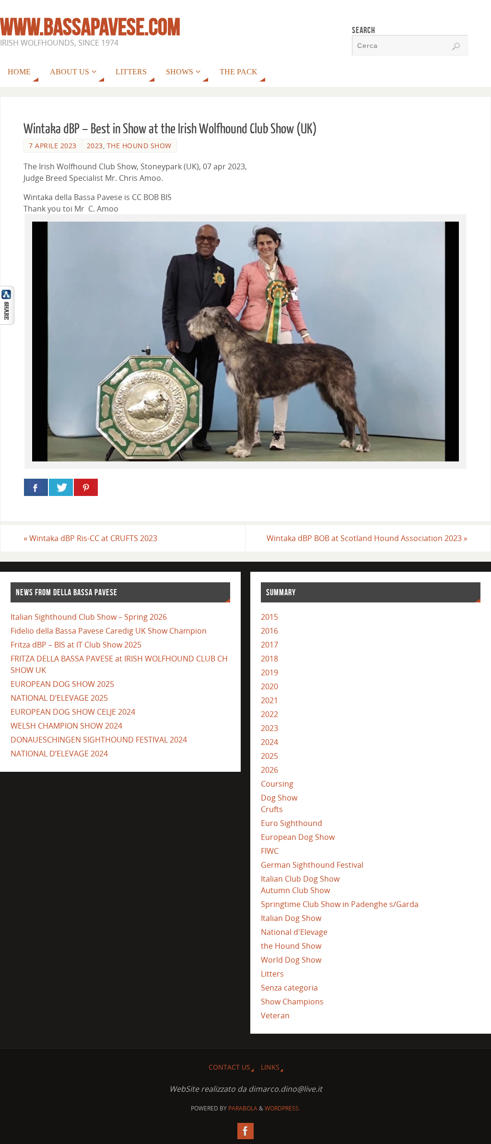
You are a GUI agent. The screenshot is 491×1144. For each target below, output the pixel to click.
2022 (269, 714)
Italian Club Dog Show (300, 878)
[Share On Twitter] (61, 487)
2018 (269, 658)
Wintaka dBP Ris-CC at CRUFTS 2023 (90, 538)
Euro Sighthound (291, 823)
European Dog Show (298, 837)
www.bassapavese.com (90, 27)
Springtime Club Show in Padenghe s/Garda (340, 904)
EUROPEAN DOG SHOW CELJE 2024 (73, 712)
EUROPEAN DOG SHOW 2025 (62, 684)
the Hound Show (139, 145)
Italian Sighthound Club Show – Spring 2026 (89, 617)
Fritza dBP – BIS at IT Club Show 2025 (76, 644)
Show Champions (292, 1001)
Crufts (272, 809)
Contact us (229, 1067)
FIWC (270, 851)
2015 (269, 617)
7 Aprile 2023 (53, 145)
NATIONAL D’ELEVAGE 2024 (59, 753)
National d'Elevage (294, 932)
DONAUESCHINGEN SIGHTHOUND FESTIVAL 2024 (99, 739)
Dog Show (279, 797)
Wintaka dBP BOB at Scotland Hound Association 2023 (367, 538)
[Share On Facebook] (36, 487)
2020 (269, 686)
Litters (272, 973)
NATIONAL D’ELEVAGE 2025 (59, 698)
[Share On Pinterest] (86, 487)
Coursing (277, 783)
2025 (269, 756)
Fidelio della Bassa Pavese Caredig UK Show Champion (109, 630)
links (270, 1067)
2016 (269, 630)
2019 (269, 672)
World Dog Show (291, 960)
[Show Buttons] (7, 322)
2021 (269, 700)
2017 (269, 644)
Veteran (275, 1015)
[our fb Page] (245, 1131)
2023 (95, 145)
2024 (269, 742)
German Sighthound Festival (312, 865)
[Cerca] (456, 46)
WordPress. (282, 1108)
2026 (269, 770)
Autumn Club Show (295, 890)
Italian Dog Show (291, 918)
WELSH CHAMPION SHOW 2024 (66, 725)
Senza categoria (289, 987)
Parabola (242, 1108)
